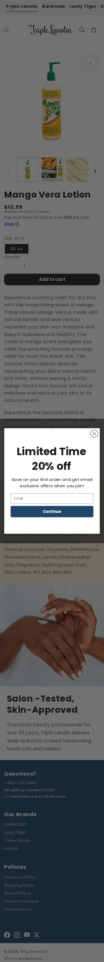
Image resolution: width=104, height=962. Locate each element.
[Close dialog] (94, 433)
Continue (52, 511)
